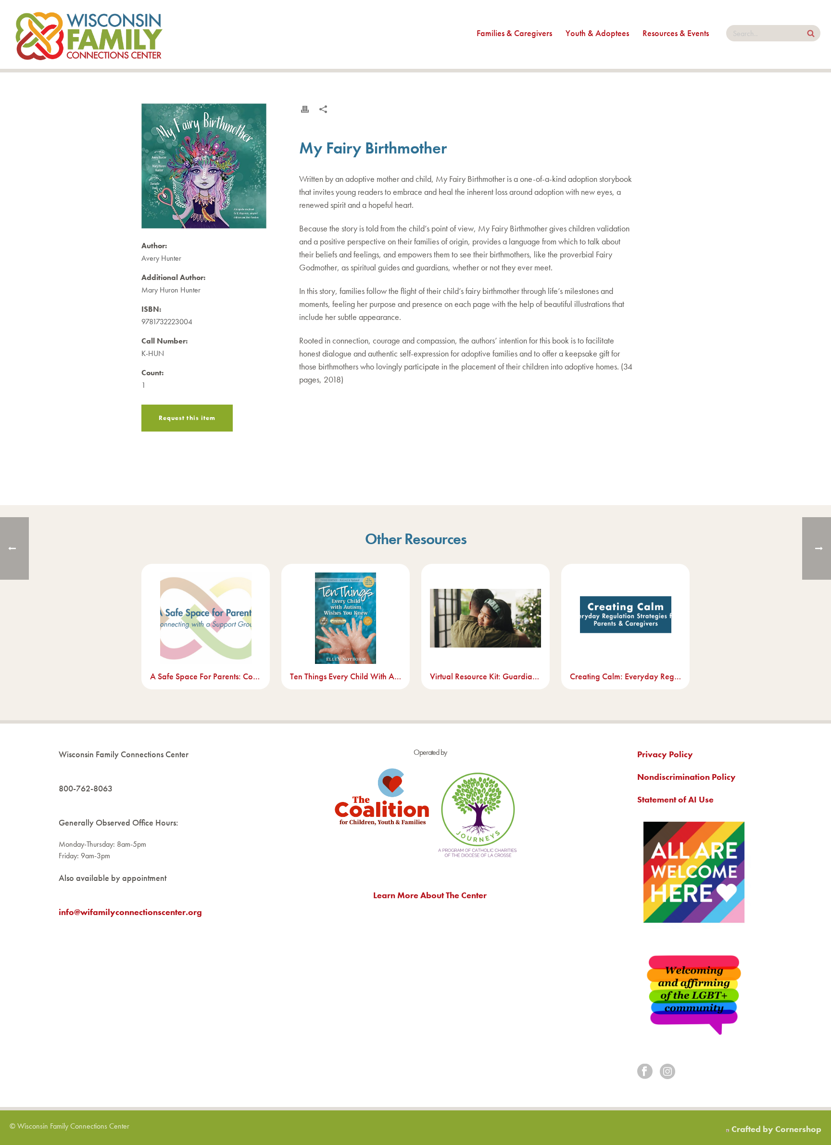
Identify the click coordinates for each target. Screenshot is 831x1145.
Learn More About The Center (430, 895)
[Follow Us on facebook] (645, 1072)
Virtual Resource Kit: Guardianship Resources (485, 676)
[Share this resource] (323, 109)
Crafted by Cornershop (776, 1128)
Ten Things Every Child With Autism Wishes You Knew (345, 676)
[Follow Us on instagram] (667, 1072)
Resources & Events (675, 32)
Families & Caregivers (514, 32)
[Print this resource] (305, 109)
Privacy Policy (665, 754)
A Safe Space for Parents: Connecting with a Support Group (205, 676)
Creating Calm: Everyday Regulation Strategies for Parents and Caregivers (625, 676)
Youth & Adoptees (597, 32)
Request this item (187, 418)
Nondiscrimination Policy (686, 776)
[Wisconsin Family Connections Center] (89, 34)
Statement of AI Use (675, 799)
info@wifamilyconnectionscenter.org (130, 911)
